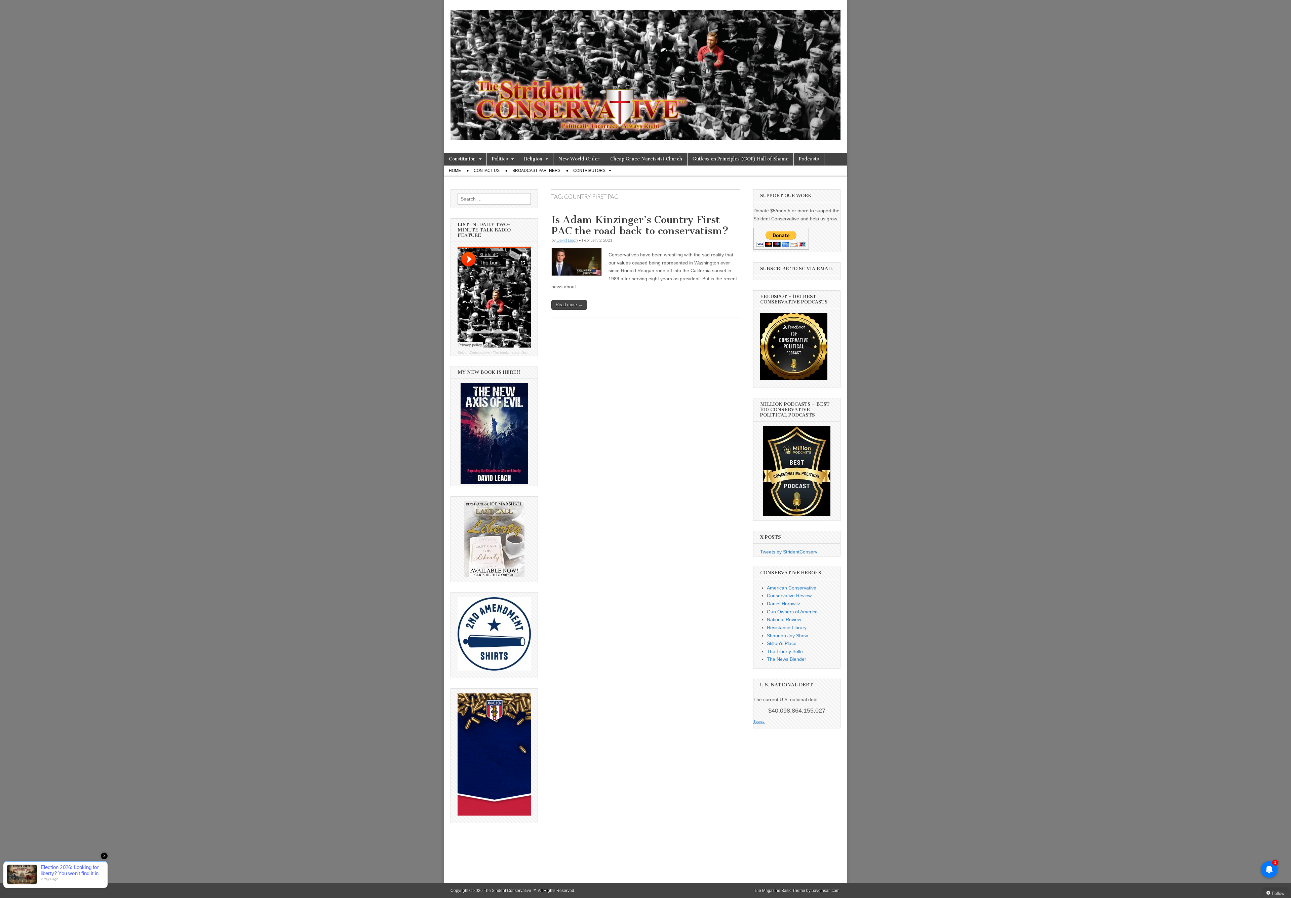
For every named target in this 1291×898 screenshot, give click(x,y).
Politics (500, 159)
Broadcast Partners (536, 170)
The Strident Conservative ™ (510, 890)
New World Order (579, 159)
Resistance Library (787, 627)
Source (759, 721)
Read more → (569, 304)
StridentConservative (474, 352)
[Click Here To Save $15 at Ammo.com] (494, 814)
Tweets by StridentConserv (788, 551)
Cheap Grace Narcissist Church (646, 159)
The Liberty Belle (785, 651)
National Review (784, 619)
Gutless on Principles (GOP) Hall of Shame (740, 159)
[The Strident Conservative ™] (645, 71)
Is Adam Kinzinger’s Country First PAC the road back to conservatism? (640, 225)
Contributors (589, 170)
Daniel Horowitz (783, 603)
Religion (533, 159)
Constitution (462, 159)
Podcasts (809, 159)
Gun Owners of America (792, 611)
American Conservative (791, 587)
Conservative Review (789, 595)
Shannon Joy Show (787, 635)
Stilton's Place (781, 643)
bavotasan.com (825, 890)
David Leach (567, 240)
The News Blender (786, 659)
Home (455, 170)
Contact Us (487, 170)
